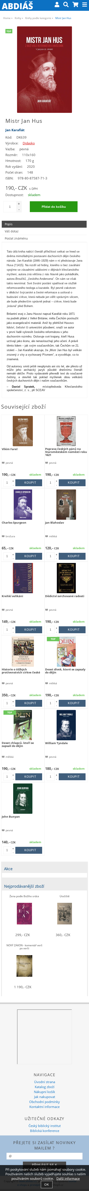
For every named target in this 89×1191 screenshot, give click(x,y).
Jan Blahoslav (54, 522)
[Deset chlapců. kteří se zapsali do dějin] (23, 725)
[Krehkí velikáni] (23, 578)
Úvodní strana (44, 1082)
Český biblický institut (45, 1126)
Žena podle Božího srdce (24, 896)
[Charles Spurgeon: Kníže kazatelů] (23, 504)
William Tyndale (56, 743)
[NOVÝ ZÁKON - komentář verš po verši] (24, 966)
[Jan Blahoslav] (66, 504)
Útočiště (65, 896)
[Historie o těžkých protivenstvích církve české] (23, 651)
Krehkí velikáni (12, 596)
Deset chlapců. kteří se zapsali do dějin (18, 744)
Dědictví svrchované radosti (64, 596)
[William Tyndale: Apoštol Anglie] (66, 725)
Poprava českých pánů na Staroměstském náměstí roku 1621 (66, 452)
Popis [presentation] (9, 224)
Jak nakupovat (44, 1097)
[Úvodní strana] (17, 5)
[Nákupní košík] (76, 5)
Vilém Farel (9, 449)
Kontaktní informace (44, 1107)
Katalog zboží (44, 1087)
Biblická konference (44, 1131)
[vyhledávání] (66, 5)
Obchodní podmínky (44, 1102)
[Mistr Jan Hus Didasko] (44, 69)
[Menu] (84, 4)
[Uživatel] (57, 5)
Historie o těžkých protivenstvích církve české (21, 671)
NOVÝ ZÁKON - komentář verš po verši (24, 947)
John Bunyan (11, 816)
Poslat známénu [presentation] (16, 238)
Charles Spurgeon (14, 522)
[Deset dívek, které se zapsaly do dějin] (66, 651)
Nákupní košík (44, 1092)
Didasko (29, 143)
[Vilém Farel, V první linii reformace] (23, 431)
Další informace (68, 1178)
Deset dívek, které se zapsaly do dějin (65, 671)
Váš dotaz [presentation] (12, 231)
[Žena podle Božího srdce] (24, 913)
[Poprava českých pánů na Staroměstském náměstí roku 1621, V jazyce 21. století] (66, 431)
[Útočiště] (64, 913)
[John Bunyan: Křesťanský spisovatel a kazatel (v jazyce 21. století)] (22, 798)
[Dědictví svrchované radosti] (66, 578)
